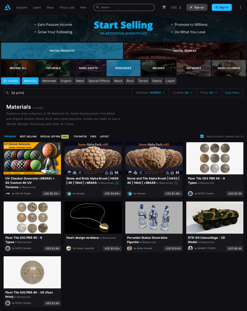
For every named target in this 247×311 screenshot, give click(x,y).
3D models (10, 81)
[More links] (240, 7)
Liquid (170, 81)
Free (93, 136)
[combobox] (124, 7)
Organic (66, 81)
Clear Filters (232, 92)
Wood (118, 81)
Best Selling (28, 136)
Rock (130, 81)
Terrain (143, 81)
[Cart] (164, 7)
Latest (104, 136)
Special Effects (99, 81)
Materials (30, 81)
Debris (156, 81)
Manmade (49, 81)
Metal (80, 81)
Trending (10, 136)
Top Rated (80, 136)
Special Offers (54, 136)
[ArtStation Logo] (7, 7)
